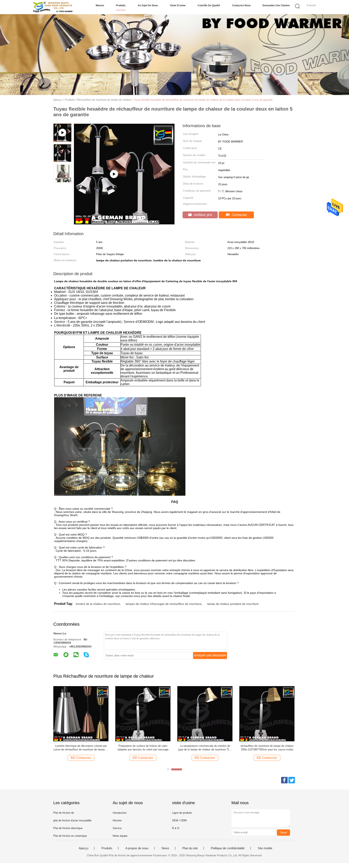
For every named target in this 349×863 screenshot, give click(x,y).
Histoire (117, 820)
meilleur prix (202, 215)
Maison (100, 5)
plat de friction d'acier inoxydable (72, 820)
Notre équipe (120, 835)
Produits (121, 5)
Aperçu (83, 848)
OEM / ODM (179, 820)
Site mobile (265, 848)
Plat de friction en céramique (70, 835)
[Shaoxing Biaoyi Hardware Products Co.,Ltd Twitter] (291, 780)
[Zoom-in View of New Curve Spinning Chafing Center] (124, 223)
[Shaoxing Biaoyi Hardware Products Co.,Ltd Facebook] (284, 780)
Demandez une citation (276, 5)
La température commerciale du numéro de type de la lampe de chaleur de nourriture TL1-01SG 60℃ (205, 747)
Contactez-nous (241, 5)
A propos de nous (136, 848)
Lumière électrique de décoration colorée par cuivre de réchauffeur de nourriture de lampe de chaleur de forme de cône (80, 747)
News (165, 848)
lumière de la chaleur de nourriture (98, 603)
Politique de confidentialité (228, 848)
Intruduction (119, 812)
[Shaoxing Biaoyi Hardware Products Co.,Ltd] (53, 7)
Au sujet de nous (148, 5)
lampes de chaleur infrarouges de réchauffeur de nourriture (164, 603)
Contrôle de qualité (209, 5)
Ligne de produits (182, 812)
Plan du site (190, 848)
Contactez (239, 215)
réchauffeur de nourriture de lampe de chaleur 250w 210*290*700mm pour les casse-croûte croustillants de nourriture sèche (267, 747)
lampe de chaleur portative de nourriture (233, 603)
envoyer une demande (210, 655)
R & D (175, 828)
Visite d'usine (178, 5)
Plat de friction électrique (67, 828)
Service (117, 828)
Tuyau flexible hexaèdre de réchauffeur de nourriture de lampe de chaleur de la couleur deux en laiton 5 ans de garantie (202, 99)
